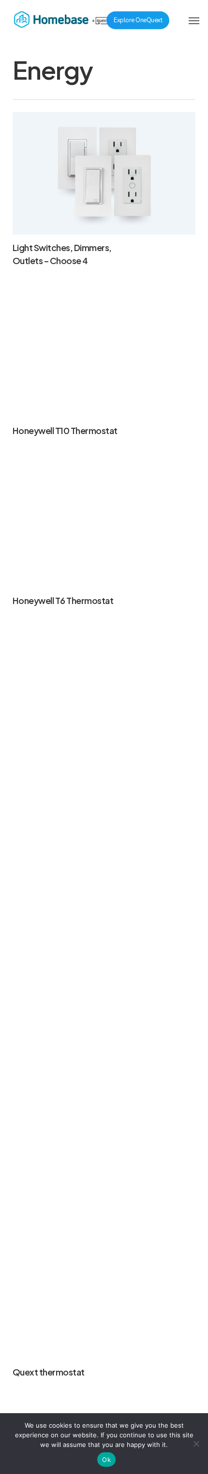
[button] (194, 20)
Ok (106, 1459)
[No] (196, 1443)
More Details (106, 349)
